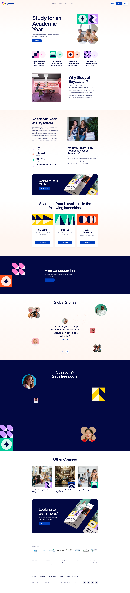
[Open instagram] (92, 582)
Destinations (53, 3)
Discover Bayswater (63, 560)
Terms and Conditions (57, 582)
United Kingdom (34, 560)
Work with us (78, 560)
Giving (66, 3)
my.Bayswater (62, 562)
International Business (48, 562)
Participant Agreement (71, 582)
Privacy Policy (64, 582)
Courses (60, 3)
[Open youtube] (96, 582)
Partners (77, 562)
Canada (33, 562)
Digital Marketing (47, 560)
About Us (72, 3)
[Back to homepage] (8, 3)
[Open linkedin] (88, 582)
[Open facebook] (84, 582)
